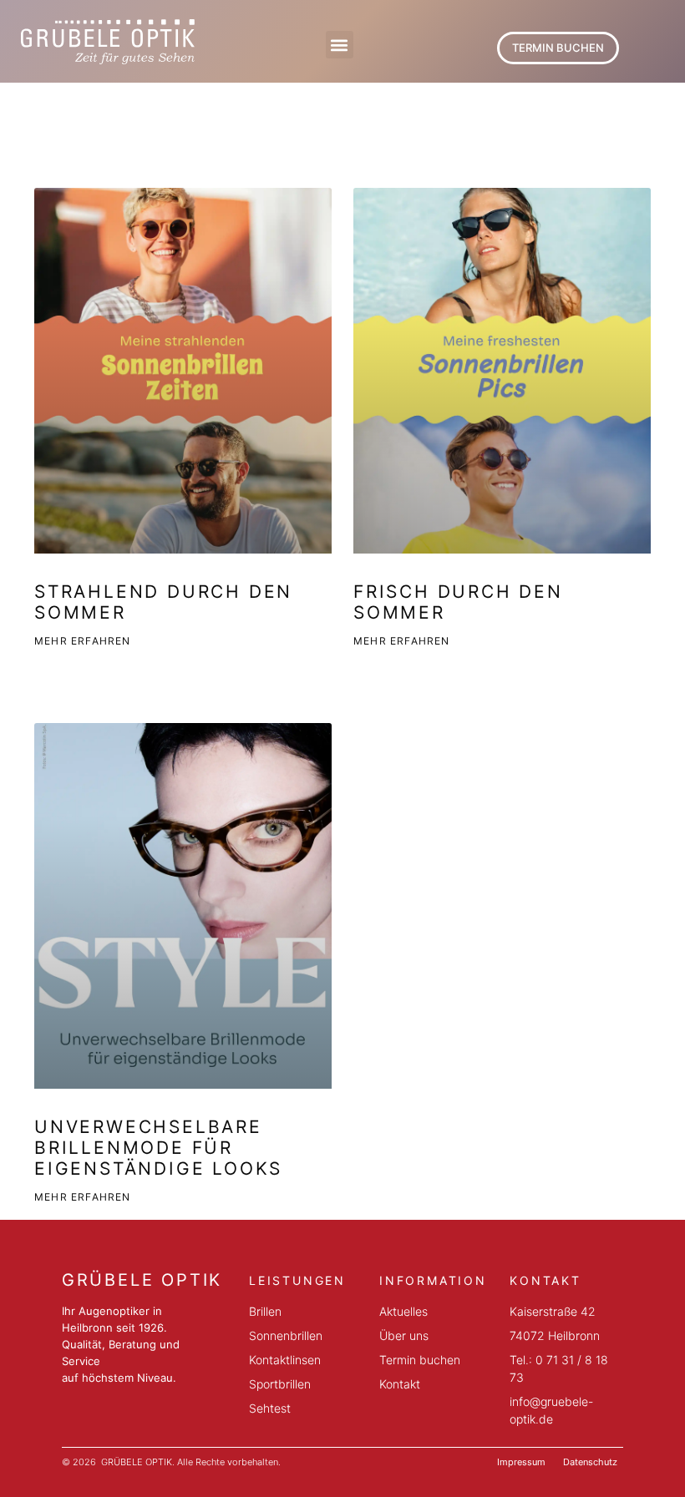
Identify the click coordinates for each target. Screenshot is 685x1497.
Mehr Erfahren (82, 641)
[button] (339, 44)
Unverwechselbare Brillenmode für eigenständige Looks (158, 1147)
